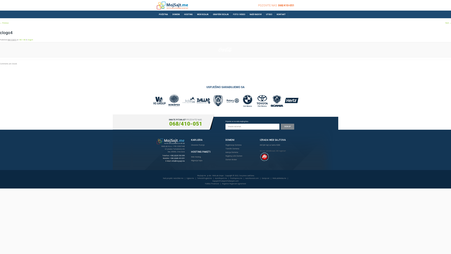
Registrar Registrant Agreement (234, 184)
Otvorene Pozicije (198, 145)
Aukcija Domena (232, 152)
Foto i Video (239, 14)
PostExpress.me (236, 178)
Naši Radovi (256, 14)
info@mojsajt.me (178, 161)
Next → (448, 23)
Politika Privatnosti (212, 184)
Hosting (188, 14)
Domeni (176, 14)
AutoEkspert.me (221, 178)
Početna (163, 14)
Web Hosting (196, 157)
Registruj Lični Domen (234, 156)
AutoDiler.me (178, 178)
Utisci (269, 14)
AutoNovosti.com (252, 178)
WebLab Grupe (218, 175)
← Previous (4, 23)
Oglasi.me (190, 178)
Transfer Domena (232, 148)
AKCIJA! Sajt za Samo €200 (270, 145)
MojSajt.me (201, 175)
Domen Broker (231, 159)
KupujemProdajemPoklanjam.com (225, 181)
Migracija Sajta (196, 160)
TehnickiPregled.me (204, 178)
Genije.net (265, 178)
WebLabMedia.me (279, 178)
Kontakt (281, 14)
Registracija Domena (233, 145)
